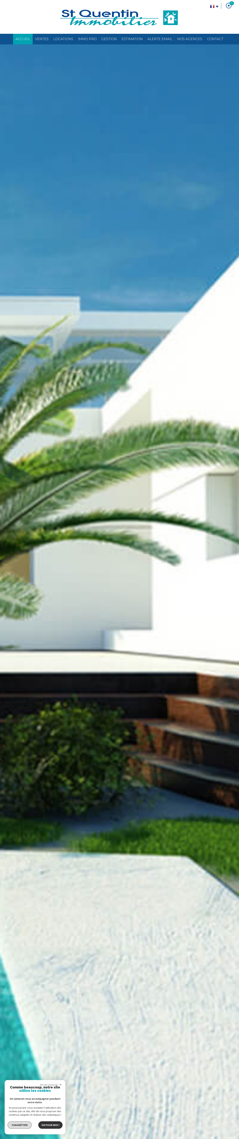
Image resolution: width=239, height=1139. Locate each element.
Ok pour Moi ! (50, 1125)
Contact (215, 39)
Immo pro (87, 39)
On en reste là (49, 1084)
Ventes (42, 39)
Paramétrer (20, 1125)
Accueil (22, 39)
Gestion (109, 39)
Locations (63, 39)
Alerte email (160, 39)
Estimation (132, 39)
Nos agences (189, 39)
